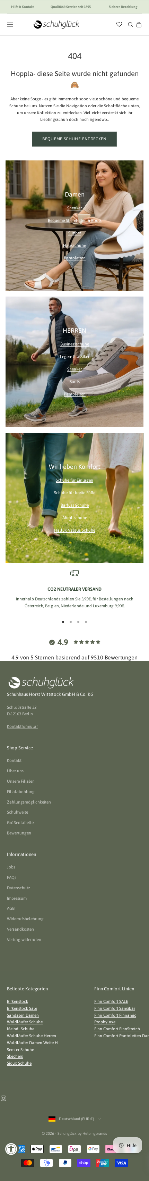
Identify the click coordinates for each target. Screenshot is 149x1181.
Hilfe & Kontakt (22, 7)
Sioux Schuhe (19, 1063)
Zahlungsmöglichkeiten (29, 802)
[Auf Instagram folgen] (3, 1098)
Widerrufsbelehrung (25, 918)
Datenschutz (18, 887)
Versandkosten (20, 929)
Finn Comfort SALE (111, 1001)
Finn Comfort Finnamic (115, 1015)
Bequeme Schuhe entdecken (74, 138)
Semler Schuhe (20, 1049)
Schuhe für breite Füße (74, 492)
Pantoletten (75, 258)
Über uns (15, 770)
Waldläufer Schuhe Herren (31, 1035)
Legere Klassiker (74, 356)
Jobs (11, 867)
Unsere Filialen (21, 781)
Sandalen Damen (23, 1015)
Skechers (15, 1056)
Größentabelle (20, 822)
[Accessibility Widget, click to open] (11, 1149)
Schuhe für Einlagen (74, 480)
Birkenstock (17, 1001)
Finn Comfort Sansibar (114, 1008)
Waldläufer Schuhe (25, 1022)
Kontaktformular (22, 726)
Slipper (74, 233)
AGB (11, 908)
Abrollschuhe (74, 517)
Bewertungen (19, 833)
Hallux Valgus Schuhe (74, 530)
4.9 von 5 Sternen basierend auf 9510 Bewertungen (74, 657)
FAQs (11, 877)
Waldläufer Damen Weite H (32, 1042)
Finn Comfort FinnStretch (117, 1028)
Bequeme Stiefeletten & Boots (75, 220)
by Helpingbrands (92, 1133)
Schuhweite (17, 812)
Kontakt (14, 760)
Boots (74, 381)
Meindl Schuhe (20, 1028)
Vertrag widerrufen (24, 939)
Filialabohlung (21, 791)
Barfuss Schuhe (75, 505)
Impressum (17, 898)
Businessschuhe (74, 344)
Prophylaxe (104, 1022)
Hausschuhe (74, 245)
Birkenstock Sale (22, 1008)
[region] (74, 589)
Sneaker (74, 208)
